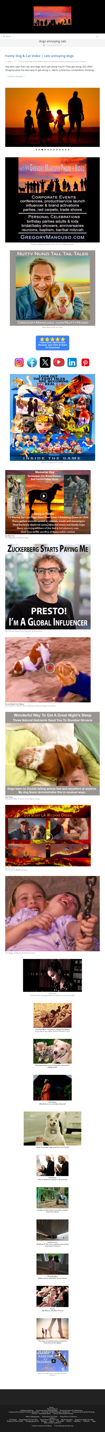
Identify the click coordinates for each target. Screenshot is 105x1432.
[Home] (44, 45)
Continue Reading (15, 76)
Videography (35, 1416)
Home (51, 1407)
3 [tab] (42, 149)
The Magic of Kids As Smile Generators (20, 953)
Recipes (44, 1421)
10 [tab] (63, 149)
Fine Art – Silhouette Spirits (41, 1413)
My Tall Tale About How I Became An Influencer (23, 631)
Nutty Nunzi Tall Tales (50, 1416)
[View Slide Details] (52, 117)
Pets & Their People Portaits (63, 1413)
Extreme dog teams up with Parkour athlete (52, 1374)
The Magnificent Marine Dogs (16, 538)
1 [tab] (36, 149)
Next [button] (96, 117)
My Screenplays (67, 1420)
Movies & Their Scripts (15, 1421)
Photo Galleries (52, 1409)
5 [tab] (48, 149)
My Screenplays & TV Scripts (53, 462)
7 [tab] (54, 149)
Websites (77, 1421)
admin (9, 61)
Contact (34, 1426)
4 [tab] (45, 149)
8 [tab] (57, 149)
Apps (94, 1421)
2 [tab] (39, 149)
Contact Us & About (45, 1426)
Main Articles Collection (52, 1423)
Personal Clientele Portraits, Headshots (56, 1412)
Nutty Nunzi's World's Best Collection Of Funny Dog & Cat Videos (30, 706)
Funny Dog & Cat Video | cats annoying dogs (39, 56)
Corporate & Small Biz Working (83, 1412)
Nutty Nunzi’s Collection (68, 1416)
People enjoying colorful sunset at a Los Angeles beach (52, 244)
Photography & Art (32, 1421)
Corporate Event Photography (46, 1410)
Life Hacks (60, 1421)
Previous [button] (8, 117)
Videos (27, 1416)
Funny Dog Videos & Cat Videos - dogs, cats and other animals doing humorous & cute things (53, 61)
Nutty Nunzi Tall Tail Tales (52, 327)
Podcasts (86, 1421)
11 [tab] (65, 149)
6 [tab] (51, 149)
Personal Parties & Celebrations (71, 1410)
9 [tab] (60, 149)
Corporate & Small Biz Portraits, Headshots (24, 1412)
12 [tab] (68, 149)
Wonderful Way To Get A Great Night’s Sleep (22, 799)
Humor (69, 1421)
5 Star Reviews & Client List (63, 1426)
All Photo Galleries (27, 1410)
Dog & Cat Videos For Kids (84, 1420)
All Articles (13, 1420)
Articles (52, 1418)
